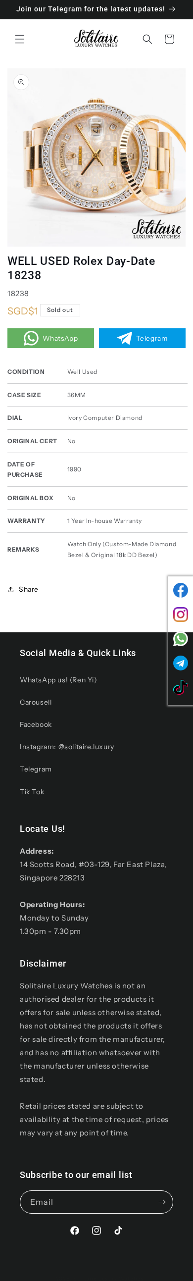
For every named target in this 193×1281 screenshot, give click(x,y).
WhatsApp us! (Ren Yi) (58, 679)
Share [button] (29, 589)
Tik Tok (32, 791)
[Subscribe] (162, 1202)
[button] (20, 39)
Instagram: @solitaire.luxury (67, 746)
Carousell (35, 702)
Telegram (36, 769)
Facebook (36, 724)
